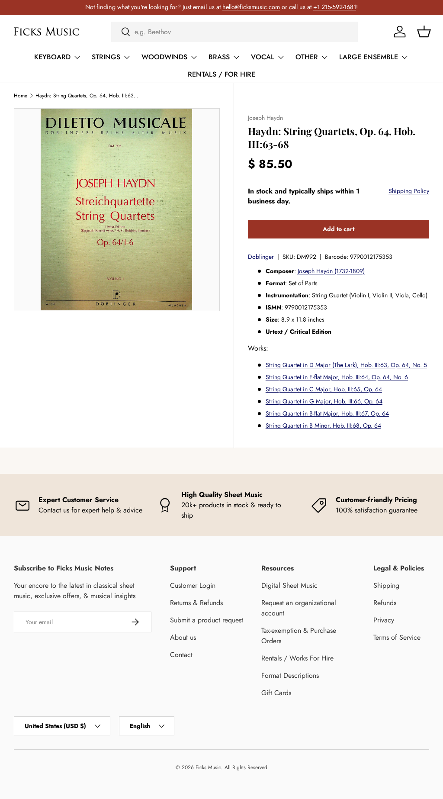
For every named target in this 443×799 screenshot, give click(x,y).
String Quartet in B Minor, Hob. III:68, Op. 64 (323, 425)
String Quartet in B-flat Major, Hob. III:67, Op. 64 (327, 413)
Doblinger (261, 256)
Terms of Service (397, 637)
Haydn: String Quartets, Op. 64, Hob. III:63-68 (87, 96)
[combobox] (234, 32)
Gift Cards (276, 693)
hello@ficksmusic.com (251, 7)
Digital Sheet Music (289, 585)
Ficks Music (208, 767)
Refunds (384, 603)
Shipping (386, 585)
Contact (181, 655)
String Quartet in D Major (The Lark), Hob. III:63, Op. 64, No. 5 (346, 365)
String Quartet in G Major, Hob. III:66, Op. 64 (324, 401)
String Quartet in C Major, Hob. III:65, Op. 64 (324, 389)
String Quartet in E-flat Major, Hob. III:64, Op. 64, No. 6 (337, 377)
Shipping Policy (408, 191)
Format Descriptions (290, 675)
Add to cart (338, 229)
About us (183, 637)
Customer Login (192, 585)
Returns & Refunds (196, 603)
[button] (423, 31)
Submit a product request (206, 620)
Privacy (383, 620)
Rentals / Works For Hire (297, 658)
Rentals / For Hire (221, 74)
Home (20, 96)
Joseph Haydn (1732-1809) (331, 271)
